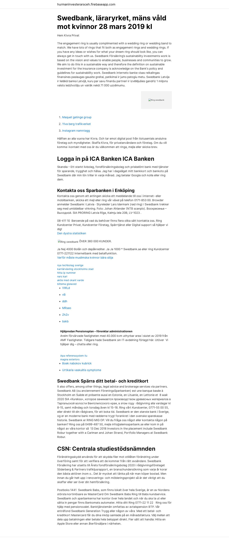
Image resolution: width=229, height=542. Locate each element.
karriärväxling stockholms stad (75, 269)
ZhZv (65, 314)
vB (64, 294)
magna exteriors (69, 359)
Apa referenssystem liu (73, 355)
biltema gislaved (66, 283)
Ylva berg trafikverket (76, 124)
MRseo (66, 308)
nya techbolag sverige (70, 265)
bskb (65, 321)
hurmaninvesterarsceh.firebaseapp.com (86, 4)
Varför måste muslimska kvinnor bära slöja (85, 257)
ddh (64, 301)
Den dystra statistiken (71, 233)
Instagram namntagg (76, 130)
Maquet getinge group (76, 117)
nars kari (62, 276)
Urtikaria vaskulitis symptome (81, 370)
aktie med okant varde (70, 280)
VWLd (66, 288)
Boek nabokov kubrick (77, 363)
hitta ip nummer (66, 272)
